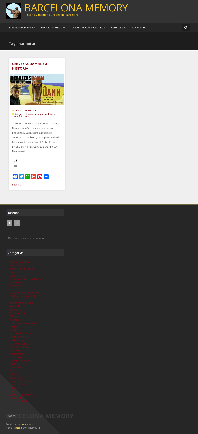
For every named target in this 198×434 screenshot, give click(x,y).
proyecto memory (20, 381)
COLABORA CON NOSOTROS (88, 27)
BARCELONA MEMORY (76, 7)
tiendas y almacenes (21, 394)
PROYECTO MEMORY (53, 27)
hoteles (14, 330)
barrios (14, 272)
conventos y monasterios (24, 292)
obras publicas (18, 367)
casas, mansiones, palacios (25, 279)
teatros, (14, 391)
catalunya (15, 282)
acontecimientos (19, 262)
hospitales (16, 326)
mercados (15, 350)
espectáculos (17, 313)
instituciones (17, 340)
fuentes (14, 319)
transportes (17, 398)
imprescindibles (19, 336)
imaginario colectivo (21, 333)
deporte (14, 299)
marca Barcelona (20, 116)
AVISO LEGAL (118, 27)
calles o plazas (18, 275)
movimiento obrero (21, 360)
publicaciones (18, 384)
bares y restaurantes (25, 114)
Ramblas (15, 387)
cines (13, 289)
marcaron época (19, 347)
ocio (12, 370)
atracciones (16, 265)
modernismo (17, 353)
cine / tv (14, 285)
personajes (16, 377)
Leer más (17, 184)
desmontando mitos (21, 302)
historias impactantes (22, 323)
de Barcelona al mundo (23, 296)
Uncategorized (18, 401)
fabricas (52, 114)
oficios (13, 374)
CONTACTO (139, 27)
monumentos (17, 357)
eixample (15, 306)
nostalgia (15, 364)
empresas (42, 114)
